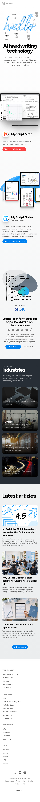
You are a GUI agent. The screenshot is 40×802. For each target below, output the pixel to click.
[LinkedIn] (20, 772)
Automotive (6, 739)
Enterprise (6, 732)
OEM (4, 729)
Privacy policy (21, 781)
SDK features (12, 347)
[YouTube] (25, 772)
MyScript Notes (8, 705)
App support (7, 715)
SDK (4, 698)
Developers (6, 684)
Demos (5, 681)
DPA (24, 784)
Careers (5, 753)
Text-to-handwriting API (11, 702)
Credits (30, 781)
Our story (5, 750)
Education (6, 736)
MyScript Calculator (9, 712)
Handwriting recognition (11, 674)
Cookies (17, 784)
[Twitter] (15, 772)
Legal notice (9, 781)
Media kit (5, 756)
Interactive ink (7, 678)
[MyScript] (8, 3)
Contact (5, 763)
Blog (4, 760)
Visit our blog (19, 647)
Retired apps (7, 718)
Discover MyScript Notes (13, 241)
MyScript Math (7, 708)
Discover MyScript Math (13, 149)
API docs (27, 347)
